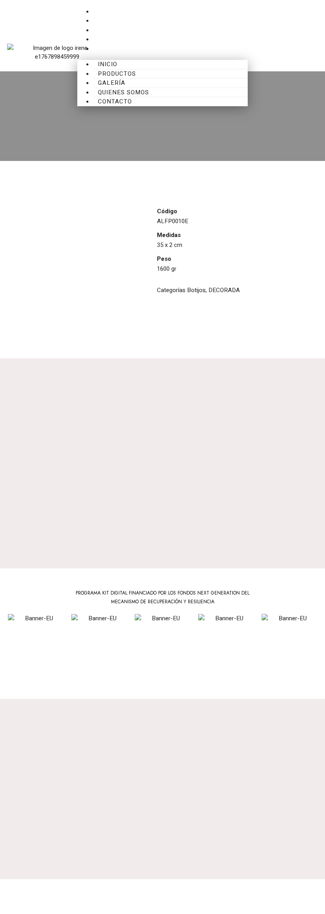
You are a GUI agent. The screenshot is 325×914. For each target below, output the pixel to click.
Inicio (101, 12)
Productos (111, 21)
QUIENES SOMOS (117, 39)
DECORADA (224, 290)
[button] (266, 56)
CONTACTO (109, 49)
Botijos (196, 290)
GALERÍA (105, 30)
